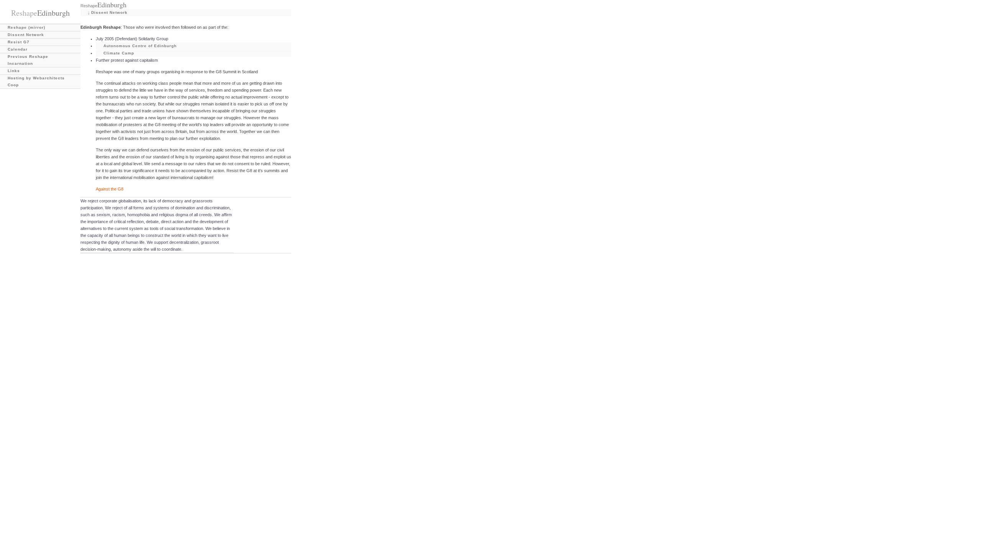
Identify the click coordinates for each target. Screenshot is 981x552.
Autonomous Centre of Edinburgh (140, 46)
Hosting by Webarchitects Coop (36, 81)
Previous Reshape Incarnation (28, 60)
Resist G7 (19, 42)
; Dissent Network (108, 12)
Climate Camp (118, 53)
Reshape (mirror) (26, 27)
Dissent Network (26, 35)
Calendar (18, 49)
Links (14, 71)
